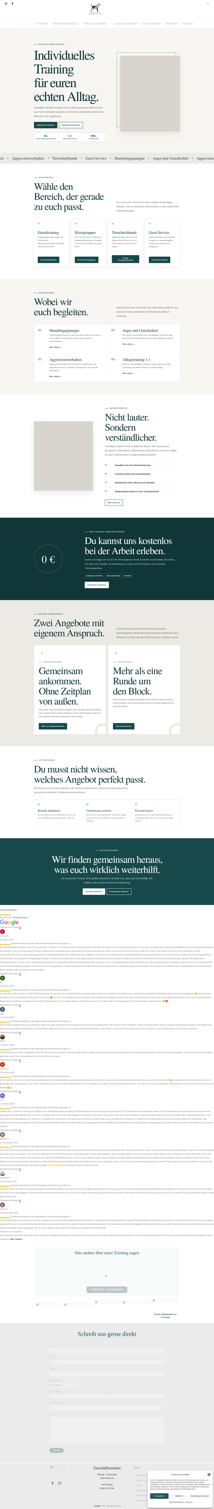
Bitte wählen (56, 1380)
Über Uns (171, 23)
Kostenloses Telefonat (119, 891)
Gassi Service (151, 23)
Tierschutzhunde (95, 23)
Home (24, 23)
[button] (209, 1474)
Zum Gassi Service (159, 260)
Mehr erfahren (54, 347)
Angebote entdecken (45, 125)
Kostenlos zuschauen (71, 125)
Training (42, 23)
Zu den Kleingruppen (87, 260)
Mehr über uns (114, 503)
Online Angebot (126, 23)
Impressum (189, 1502)
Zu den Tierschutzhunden (125, 259)
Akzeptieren (159, 1496)
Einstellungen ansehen (200, 1496)
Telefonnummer (57, 1403)
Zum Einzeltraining (48, 260)
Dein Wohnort (56, 1391)
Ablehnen (179, 1496)
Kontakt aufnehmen (94, 891)
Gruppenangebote (65, 23)
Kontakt (188, 23)
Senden (57, 1450)
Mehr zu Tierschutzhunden (53, 726)
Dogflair (97, 1506)
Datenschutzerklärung (176, 1502)
